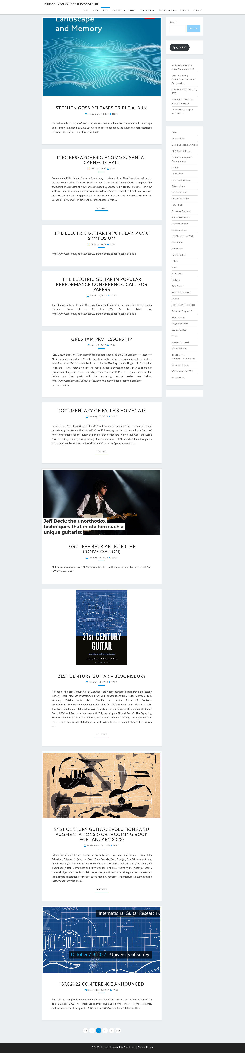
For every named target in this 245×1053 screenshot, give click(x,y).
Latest (175, 261)
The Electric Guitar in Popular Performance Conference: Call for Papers (102, 284)
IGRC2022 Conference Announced (101, 983)
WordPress (129, 1047)
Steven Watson (179, 348)
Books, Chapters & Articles (185, 144)
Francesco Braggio (181, 211)
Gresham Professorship (101, 339)
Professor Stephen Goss (183, 311)
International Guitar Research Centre (71, 3)
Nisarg (149, 1047)
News (105, 10)
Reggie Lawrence (180, 323)
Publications (146, 10)
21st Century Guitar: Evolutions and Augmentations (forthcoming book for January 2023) (101, 834)
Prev (85, 1030)
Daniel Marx (177, 173)
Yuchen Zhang (178, 377)
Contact (197, 10)
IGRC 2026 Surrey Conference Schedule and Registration (184, 79)
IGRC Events (117, 10)
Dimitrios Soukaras (181, 179)
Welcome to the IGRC (182, 371)
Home (86, 10)
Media (175, 267)
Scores (175, 336)
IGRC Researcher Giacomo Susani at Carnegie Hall (102, 160)
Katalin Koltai (179, 254)
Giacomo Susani (179, 229)
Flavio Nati (177, 204)
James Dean (178, 248)
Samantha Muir (179, 329)
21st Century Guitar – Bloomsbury (102, 676)
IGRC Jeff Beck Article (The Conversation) (102, 549)
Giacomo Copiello (180, 223)
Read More (102, 208)
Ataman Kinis (178, 138)
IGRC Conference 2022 (182, 236)
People (132, 10)
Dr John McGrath (180, 192)
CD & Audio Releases (181, 151)
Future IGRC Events (181, 217)
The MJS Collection (167, 10)
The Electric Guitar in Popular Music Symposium (101, 235)
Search (173, 22)
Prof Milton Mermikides (183, 304)
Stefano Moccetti (180, 342)
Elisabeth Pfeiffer (180, 198)
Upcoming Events (180, 364)
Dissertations (178, 186)
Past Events (177, 286)
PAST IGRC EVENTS (181, 292)
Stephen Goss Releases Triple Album (102, 107)
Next (118, 1030)
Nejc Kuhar (177, 273)
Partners (184, 10)
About (96, 10)
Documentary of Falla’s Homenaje (101, 410)
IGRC (115, 114)
